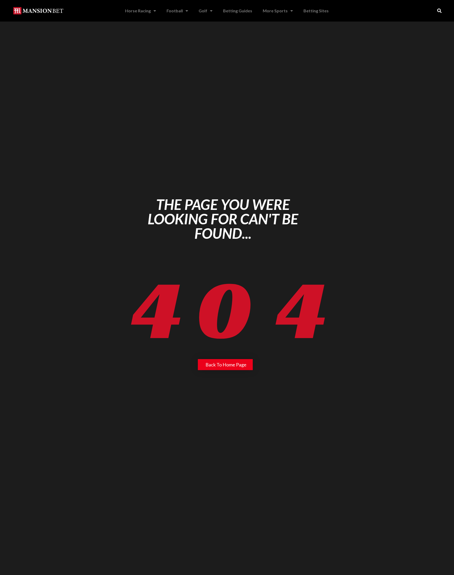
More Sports (275, 10)
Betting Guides (237, 10)
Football (175, 10)
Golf (203, 10)
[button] (439, 11)
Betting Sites (316, 10)
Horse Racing (138, 10)
